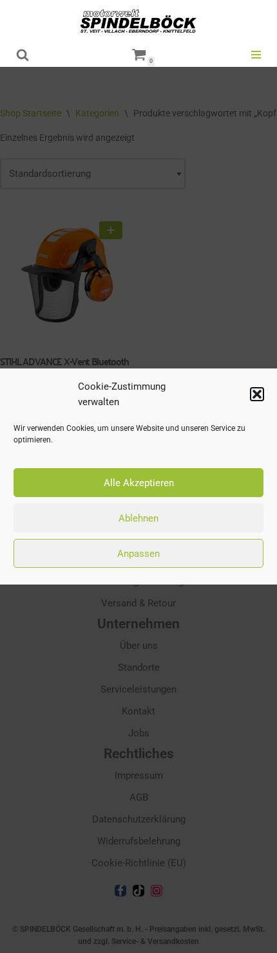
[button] (257, 394)
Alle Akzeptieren (139, 483)
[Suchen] (22, 54)
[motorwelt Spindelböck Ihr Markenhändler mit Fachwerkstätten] (138, 21)
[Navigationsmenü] (256, 55)
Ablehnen (138, 518)
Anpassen (138, 553)
